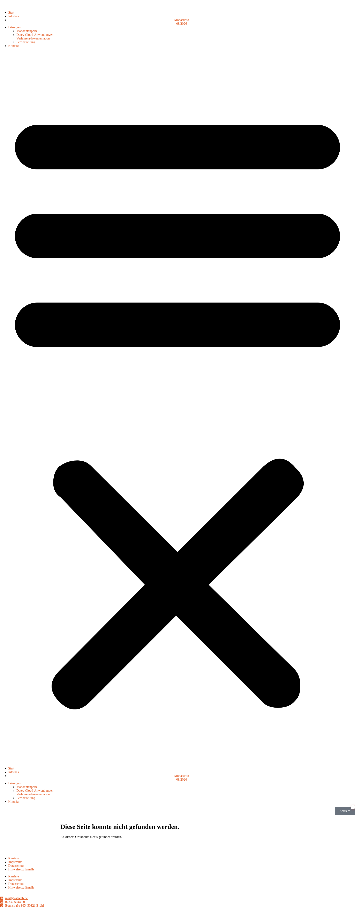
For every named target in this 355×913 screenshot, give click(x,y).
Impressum (15, 862)
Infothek (13, 16)
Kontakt (13, 46)
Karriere (13, 858)
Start (11, 12)
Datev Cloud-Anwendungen (34, 34)
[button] (177, 407)
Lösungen (14, 27)
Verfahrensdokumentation (33, 38)
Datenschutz (16, 865)
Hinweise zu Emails (21, 869)
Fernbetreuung (25, 42)
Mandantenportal (27, 31)
